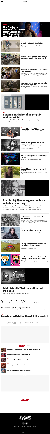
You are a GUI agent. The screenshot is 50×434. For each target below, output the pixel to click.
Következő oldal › (30, 322)
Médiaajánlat (28, 426)
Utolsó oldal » (39, 322)
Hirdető (34, 426)
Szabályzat (22, 426)
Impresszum (16, 426)
